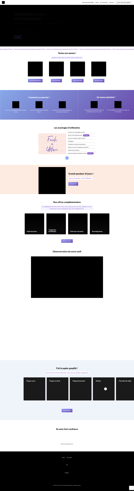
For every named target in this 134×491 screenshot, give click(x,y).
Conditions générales (77, 485)
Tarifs (97, 2)
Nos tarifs (69, 457)
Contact (111, 2)
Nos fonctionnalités (88, 2)
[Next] (105, 388)
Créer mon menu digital (123, 2)
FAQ (63, 457)
